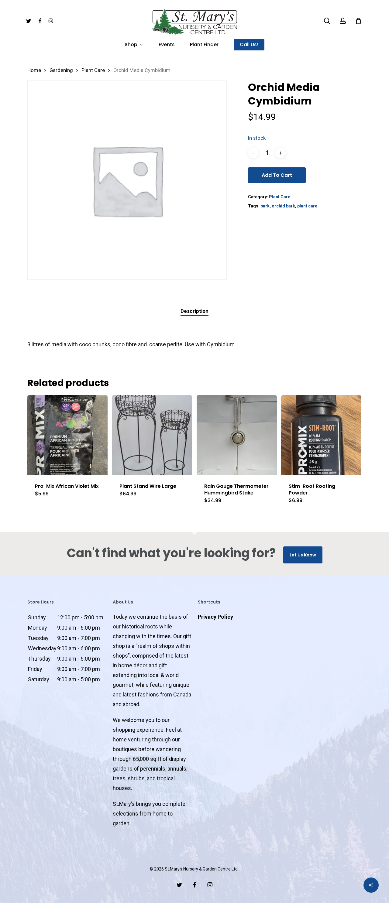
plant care (307, 206)
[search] (327, 21)
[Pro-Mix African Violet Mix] (67, 435)
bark (265, 206)
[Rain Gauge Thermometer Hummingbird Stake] (237, 435)
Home (34, 70)
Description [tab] (194, 311)
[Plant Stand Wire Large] (152, 435)
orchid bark (283, 206)
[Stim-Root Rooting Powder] (321, 435)
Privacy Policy (215, 617)
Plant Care (93, 70)
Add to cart (277, 175)
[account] (342, 21)
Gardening (61, 70)
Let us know (303, 555)
